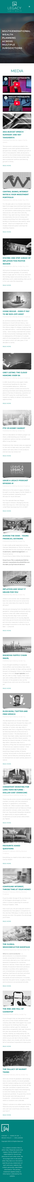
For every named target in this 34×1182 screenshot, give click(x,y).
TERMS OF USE (14, 1135)
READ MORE (7, 165)
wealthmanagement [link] (18, 552)
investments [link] (7, 552)
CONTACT (4, 1135)
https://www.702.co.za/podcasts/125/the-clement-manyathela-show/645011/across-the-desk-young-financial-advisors (16, 562)
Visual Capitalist (20, 673)
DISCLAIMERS (18, 1138)
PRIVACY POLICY (6, 1138)
